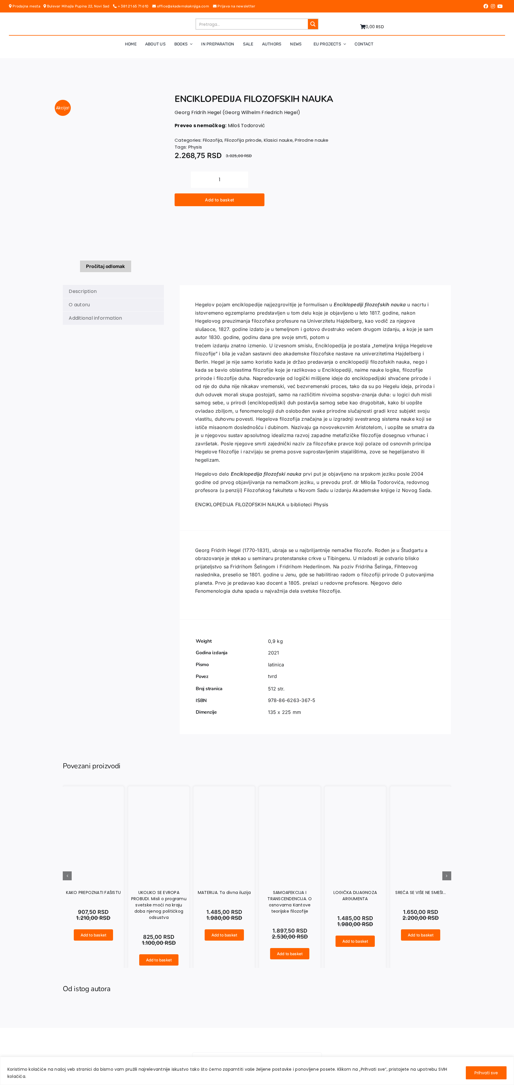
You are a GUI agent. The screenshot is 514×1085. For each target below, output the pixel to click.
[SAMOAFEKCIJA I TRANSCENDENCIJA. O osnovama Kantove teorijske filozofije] (289, 790)
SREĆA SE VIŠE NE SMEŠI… (420, 892)
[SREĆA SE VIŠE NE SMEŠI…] (420, 790)
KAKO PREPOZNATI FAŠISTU (93, 892)
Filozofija (212, 140)
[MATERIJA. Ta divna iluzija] (224, 790)
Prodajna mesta (27, 6)
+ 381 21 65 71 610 (134, 6)
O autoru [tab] (79, 304)
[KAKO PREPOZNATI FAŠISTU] (93, 790)
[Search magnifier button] (313, 24)
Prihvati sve (486, 1073)
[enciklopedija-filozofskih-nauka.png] (105, 177)
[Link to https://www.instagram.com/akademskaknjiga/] (493, 6)
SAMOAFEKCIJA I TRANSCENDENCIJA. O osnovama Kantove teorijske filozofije (289, 902)
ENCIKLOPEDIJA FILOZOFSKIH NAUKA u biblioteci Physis (261, 504)
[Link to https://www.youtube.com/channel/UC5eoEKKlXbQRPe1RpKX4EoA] (500, 6)
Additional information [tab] (95, 318)
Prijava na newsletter (236, 6)
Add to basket (219, 199)
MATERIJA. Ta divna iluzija (224, 892)
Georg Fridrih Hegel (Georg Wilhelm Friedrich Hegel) (237, 112)
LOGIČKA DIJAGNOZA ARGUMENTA (355, 896)
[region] (257, 1071)
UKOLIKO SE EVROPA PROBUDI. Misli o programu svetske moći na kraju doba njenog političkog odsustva (159, 905)
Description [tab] (83, 291)
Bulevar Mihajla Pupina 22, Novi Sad (79, 6)
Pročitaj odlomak (105, 266)
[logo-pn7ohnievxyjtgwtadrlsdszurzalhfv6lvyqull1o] (142, 20)
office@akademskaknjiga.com (184, 6)
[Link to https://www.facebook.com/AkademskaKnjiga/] (485, 6)
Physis (195, 147)
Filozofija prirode (243, 140)
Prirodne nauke (311, 140)
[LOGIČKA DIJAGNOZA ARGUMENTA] (355, 790)
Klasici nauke (278, 140)
